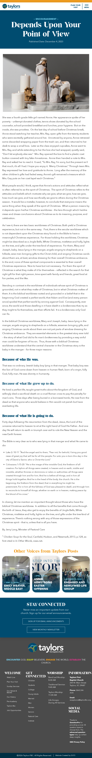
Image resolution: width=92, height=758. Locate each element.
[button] (87, 6)
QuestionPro (75, 722)
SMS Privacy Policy (77, 742)
